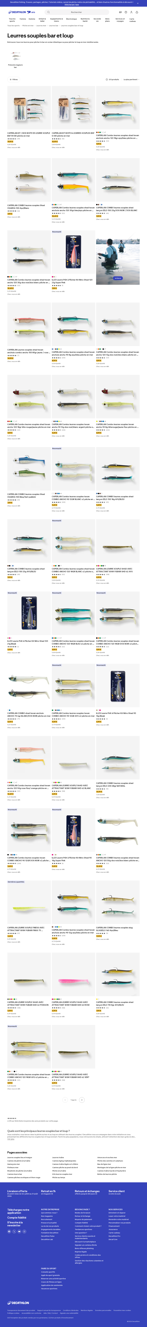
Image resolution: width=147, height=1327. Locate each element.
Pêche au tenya (58, 1177)
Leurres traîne (58, 1157)
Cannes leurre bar (14, 1174)
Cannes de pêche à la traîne (18, 1161)
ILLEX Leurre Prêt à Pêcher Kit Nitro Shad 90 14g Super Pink (72, 859)
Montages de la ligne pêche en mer (111, 1167)
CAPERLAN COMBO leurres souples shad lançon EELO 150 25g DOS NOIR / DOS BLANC (116, 209)
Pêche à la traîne (59, 1171)
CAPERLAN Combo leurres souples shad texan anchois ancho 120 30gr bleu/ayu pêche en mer (73, 209)
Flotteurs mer (12, 1167)
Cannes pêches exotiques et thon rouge (23, 1177)
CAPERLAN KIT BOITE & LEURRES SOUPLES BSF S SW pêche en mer (73, 134)
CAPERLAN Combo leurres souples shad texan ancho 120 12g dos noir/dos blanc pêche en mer (117, 353)
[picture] (29, 107)
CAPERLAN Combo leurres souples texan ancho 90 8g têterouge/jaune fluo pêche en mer (116, 425)
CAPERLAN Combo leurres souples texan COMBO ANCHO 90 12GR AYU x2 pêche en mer (73, 714)
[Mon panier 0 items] (137, 12)
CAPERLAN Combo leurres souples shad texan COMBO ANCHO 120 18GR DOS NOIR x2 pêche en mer (117, 642)
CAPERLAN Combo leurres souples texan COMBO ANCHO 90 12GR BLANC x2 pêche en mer (72, 498)
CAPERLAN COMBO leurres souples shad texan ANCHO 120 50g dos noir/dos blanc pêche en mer (118, 859)
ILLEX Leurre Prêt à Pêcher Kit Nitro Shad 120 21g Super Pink (72, 281)
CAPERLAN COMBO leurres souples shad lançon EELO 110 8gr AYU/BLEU (115, 1003)
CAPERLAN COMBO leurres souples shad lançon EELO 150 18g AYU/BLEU (115, 497)
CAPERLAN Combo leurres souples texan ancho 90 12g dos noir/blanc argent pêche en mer (73, 425)
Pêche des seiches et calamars (110, 1161)
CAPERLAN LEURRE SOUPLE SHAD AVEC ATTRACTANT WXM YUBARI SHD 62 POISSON (27, 1003)
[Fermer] (138, 3)
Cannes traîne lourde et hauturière (111, 1171)
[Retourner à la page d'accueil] (21, 12)
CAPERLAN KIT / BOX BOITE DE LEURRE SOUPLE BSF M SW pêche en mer (29, 134)
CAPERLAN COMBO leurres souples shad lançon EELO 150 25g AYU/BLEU (26, 570)
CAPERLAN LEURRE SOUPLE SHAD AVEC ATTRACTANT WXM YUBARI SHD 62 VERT (70, 1075)
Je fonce (118, 278)
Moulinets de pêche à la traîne (19, 1171)
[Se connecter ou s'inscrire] (131, 12)
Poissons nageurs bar (15, 66)
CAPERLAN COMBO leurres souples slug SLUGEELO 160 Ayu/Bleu (114, 929)
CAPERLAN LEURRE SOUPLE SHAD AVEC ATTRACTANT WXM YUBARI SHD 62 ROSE (71, 1003)
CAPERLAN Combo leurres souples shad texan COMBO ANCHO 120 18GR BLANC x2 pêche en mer (73, 570)
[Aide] (126, 12)
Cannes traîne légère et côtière (65, 1164)
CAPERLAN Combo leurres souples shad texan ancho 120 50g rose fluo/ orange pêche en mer (29, 787)
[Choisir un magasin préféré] (120, 12)
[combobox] (132, 79)
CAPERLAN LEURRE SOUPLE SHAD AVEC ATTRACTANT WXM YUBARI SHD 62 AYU (114, 570)
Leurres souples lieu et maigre (19, 1157)
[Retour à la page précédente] (65, 1100)
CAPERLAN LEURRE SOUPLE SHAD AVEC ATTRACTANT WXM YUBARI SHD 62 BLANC (71, 786)
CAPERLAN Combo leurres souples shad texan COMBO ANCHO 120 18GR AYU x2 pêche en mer (29, 1076)
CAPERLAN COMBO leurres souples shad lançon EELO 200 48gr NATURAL (115, 784)
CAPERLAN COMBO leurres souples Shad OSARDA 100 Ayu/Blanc (26, 206)
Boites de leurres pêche (107, 1174)
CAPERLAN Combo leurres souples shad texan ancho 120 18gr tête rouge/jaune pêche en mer (29, 425)
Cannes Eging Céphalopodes (64, 1161)
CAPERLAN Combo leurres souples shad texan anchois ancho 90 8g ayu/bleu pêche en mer (73, 353)
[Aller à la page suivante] (82, 1100)
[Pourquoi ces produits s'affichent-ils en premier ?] (107, 79)
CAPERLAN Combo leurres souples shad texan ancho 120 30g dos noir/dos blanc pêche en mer (29, 281)
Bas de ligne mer (104, 1164)
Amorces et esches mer (107, 1157)
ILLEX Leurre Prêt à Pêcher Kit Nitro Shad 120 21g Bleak (27, 642)
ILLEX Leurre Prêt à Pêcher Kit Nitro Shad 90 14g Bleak (116, 714)
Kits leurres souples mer (62, 1174)
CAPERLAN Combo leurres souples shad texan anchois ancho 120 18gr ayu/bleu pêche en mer (117, 136)
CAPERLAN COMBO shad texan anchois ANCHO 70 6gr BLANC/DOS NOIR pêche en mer (29, 714)
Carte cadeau (132, 20)
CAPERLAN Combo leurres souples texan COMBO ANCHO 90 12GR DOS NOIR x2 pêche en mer (28, 859)
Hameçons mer (13, 1164)
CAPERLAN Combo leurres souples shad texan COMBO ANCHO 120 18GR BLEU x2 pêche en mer (73, 642)
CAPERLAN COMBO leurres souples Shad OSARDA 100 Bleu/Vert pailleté (26, 495)
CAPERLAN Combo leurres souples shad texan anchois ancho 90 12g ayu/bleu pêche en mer (73, 931)
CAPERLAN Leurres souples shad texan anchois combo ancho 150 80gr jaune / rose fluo (28, 351)
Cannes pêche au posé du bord (65, 1167)
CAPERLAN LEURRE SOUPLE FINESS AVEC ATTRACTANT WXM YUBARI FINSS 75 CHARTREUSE (26, 929)
